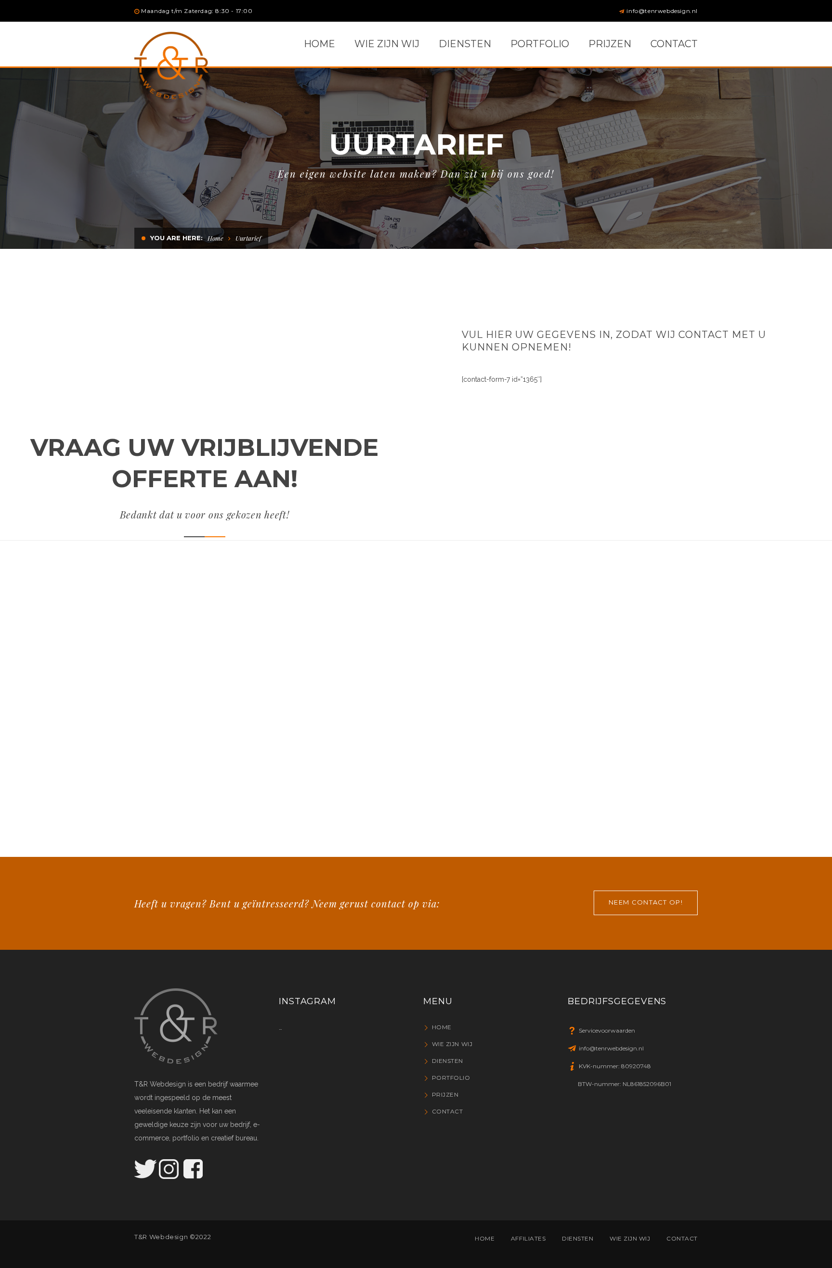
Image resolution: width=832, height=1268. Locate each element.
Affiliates (528, 1238)
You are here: (176, 238)
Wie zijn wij (452, 1044)
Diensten (447, 1060)
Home (215, 238)
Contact (447, 1111)
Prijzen (445, 1094)
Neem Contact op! (646, 902)
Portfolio (451, 1077)
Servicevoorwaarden (607, 1030)
